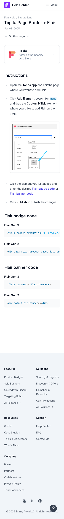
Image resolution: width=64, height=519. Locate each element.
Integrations (25, 17)
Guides (8, 426)
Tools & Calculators (15, 438)
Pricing (8, 464)
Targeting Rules (13, 396)
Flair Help (9, 17)
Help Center (43, 426)
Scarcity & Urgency (47, 377)
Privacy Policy (12, 483)
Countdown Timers (15, 389)
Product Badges (13, 377)
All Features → (12, 402)
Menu (54, 4)
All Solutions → (44, 406)
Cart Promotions (45, 400)
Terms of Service (14, 489)
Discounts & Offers (47, 383)
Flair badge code (43, 188)
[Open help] (53, 508)
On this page (17, 36)
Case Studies (12, 432)
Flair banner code (21, 193)
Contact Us (42, 438)
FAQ (38, 432)
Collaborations (12, 477)
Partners (9, 470)
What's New (11, 445)
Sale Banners (12, 383)
